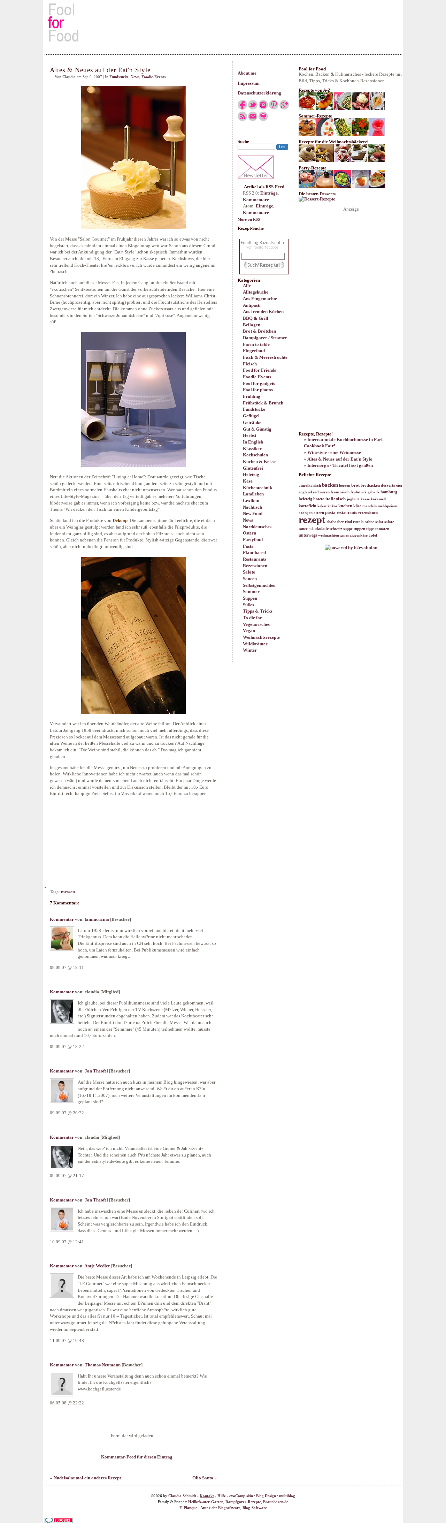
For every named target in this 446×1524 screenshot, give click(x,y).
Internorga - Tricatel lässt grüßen (340, 465)
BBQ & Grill (255, 318)
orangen (306, 513)
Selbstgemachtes (259, 585)
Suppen (250, 598)
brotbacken (370, 485)
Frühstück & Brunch (263, 402)
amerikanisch (310, 485)
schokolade (319, 528)
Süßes (248, 604)
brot (355, 485)
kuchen (345, 505)
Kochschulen (255, 454)
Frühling (251, 396)
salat (379, 522)
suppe (348, 529)
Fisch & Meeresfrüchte (265, 357)
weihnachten (328, 535)
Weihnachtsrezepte (261, 637)
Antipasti (252, 305)
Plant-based (254, 552)
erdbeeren (321, 492)
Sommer (251, 591)
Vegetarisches (256, 624)
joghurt (353, 499)
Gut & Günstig (257, 429)
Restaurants (254, 559)
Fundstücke (254, 409)
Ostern (249, 533)
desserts (388, 485)
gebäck (373, 492)
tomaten (382, 529)
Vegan (249, 630)
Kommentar (62, 919)
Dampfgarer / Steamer (265, 337)
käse (357, 505)
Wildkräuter (255, 643)
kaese (365, 499)
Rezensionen (255, 565)
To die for (252, 617)
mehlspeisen (387, 506)
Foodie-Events (257, 376)
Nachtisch (252, 507)
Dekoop (120, 520)
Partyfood (253, 539)
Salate (249, 572)
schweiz (336, 529)
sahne (369, 522)
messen (68, 891)
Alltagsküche (255, 292)
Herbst (249, 435)
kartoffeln (307, 505)
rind (348, 522)
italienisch (335, 498)
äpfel (373, 535)
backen (330, 485)
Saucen (250, 578)
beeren (344, 485)
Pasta (248, 546)
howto (318, 498)
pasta (330, 512)
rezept (312, 519)
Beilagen (251, 324)
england (305, 492)
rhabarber (335, 522)
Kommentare (256, 199)
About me (247, 73)
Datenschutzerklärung (259, 93)
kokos (332, 506)
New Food (252, 513)
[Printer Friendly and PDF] (263, 119)
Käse (248, 481)
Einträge (269, 193)
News (248, 520)
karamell (378, 499)
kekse (321, 506)
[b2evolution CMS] (351, 547)
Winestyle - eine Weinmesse (334, 452)
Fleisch (250, 363)
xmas (344, 535)
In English (253, 442)
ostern (319, 513)
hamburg (388, 492)
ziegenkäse (359, 535)
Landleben (253, 493)
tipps (370, 529)
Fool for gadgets (259, 383)
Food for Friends (259, 370)
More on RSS (249, 219)
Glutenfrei (253, 468)
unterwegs (308, 535)
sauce (303, 529)
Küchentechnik (257, 487)
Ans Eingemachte (260, 298)
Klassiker (252, 448)
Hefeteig (251, 474)
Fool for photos (258, 389)
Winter (250, 650)
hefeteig (305, 498)
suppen (359, 529)
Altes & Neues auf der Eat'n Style (339, 459)
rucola (358, 522)
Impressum (249, 83)
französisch (340, 492)
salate (389, 522)
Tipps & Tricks (257, 611)
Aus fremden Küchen (263, 311)
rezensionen (368, 513)
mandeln (369, 506)
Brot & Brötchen (259, 331)
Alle (247, 285)
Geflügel (251, 415)
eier (399, 485)
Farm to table (256, 344)
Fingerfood (254, 350)
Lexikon (251, 500)
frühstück (359, 492)
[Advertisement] (223, 22)
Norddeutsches (257, 526)
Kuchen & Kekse (259, 461)
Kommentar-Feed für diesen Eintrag (136, 1502)
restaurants (347, 512)
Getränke (252, 422)
